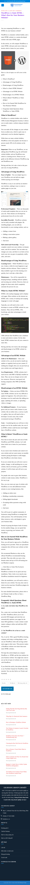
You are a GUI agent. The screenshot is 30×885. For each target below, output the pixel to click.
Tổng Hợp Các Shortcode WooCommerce (16, 716)
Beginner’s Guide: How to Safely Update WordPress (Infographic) (16, 765)
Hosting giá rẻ (4, 828)
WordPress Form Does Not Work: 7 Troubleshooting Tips (15, 736)
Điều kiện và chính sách (7, 851)
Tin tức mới (4, 857)
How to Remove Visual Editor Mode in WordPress (16, 750)
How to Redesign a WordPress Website (16, 722)
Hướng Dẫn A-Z (5, 10)
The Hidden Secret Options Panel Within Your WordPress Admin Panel (16, 772)
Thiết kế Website (5, 831)
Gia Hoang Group (22, 882)
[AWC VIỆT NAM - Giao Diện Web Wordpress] (16, 5)
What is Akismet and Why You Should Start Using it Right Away (17, 757)
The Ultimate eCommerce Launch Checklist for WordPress (17, 729)
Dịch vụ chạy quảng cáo (7, 834)
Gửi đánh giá (7, 688)
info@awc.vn (6, 819)
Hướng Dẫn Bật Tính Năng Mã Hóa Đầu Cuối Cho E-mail (16, 709)
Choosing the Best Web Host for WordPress (17, 743)
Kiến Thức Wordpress (16, 10)
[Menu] (2, 5)
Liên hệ (3, 847)
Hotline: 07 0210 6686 (8, 816)
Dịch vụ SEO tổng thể (6, 838)
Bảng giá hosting (5, 854)
